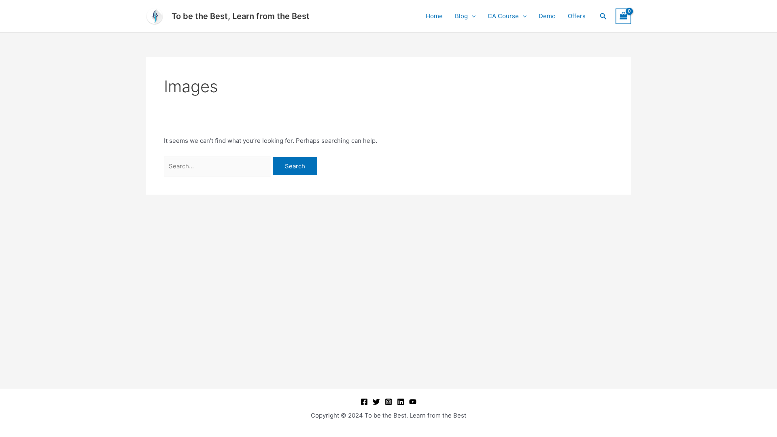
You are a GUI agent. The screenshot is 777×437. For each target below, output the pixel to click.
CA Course (503, 16)
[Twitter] (376, 401)
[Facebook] (364, 401)
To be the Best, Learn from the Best (241, 16)
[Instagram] (388, 401)
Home (434, 16)
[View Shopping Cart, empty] (624, 16)
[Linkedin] (400, 401)
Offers (577, 16)
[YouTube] (412, 401)
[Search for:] (218, 166)
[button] (472, 16)
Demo (547, 16)
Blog (461, 16)
